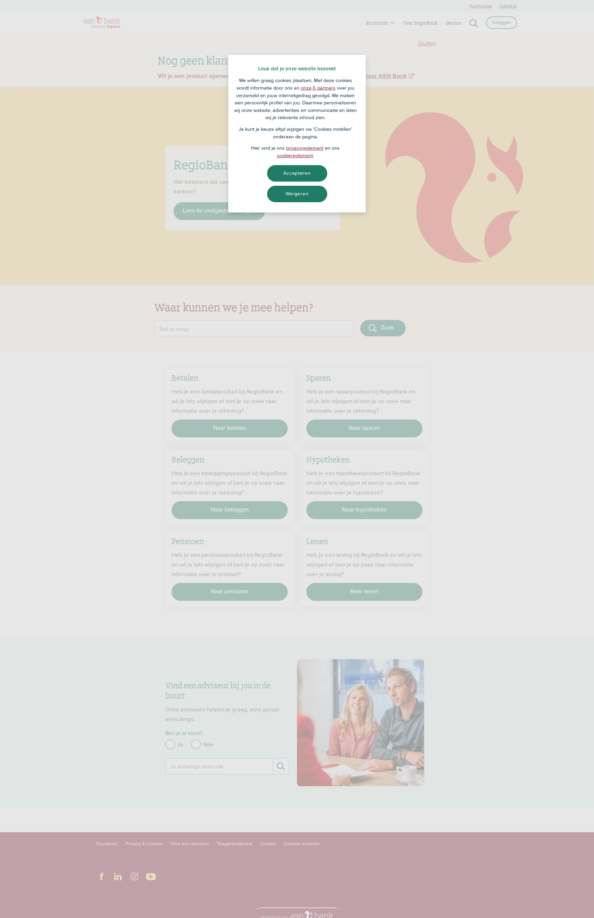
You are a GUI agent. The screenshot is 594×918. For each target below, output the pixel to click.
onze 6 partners (318, 88)
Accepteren (296, 173)
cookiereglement (295, 155)
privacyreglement (304, 148)
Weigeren (297, 193)
